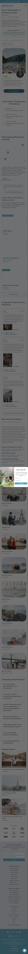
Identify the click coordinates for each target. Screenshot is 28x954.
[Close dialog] (27, 468)
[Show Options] (26, 478)
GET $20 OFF (21, 483)
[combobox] (20, 478)
